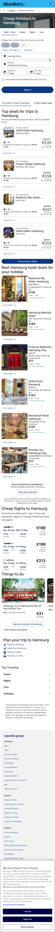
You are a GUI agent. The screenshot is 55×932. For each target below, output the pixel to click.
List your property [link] (10, 754)
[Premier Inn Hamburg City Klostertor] (27, 463)
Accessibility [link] (9, 854)
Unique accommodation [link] (13, 821)
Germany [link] (12, 10)
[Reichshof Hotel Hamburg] (27, 429)
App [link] (5, 785)
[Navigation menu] (50, 4)
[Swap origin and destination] (50, 60)
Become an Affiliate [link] (11, 759)
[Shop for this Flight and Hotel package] (27, 137)
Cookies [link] (7, 837)
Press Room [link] (8, 772)
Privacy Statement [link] (11, 832)
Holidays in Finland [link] (11, 817)
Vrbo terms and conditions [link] (14, 850)
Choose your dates (27, 261)
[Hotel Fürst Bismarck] (27, 395)
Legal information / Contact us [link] (15, 780)
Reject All (27, 919)
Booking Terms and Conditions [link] (15, 845)
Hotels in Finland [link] (10, 800)
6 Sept (37, 73)
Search (27, 89)
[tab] (9, 32)
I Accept (27, 911)
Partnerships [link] (9, 763)
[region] (27, 896)
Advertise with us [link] (10, 789)
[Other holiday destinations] (27, 630)
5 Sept (10, 73)
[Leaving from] (27, 56)
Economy (28, 50)
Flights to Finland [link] (10, 813)
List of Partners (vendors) (14, 905)
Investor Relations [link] (11, 767)
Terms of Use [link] (9, 841)
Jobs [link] (6, 750)
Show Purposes (27, 927)
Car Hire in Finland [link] (11, 808)
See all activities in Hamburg (27, 624)
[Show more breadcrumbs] (4, 10)
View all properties (27, 492)
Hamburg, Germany (17, 65)
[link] (27, 644)
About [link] (6, 746)
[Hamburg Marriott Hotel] (27, 326)
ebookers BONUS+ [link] (11, 776)
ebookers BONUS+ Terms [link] (13, 858)
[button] (27, 153)
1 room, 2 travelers (10, 50)
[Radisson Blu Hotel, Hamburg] (27, 292)
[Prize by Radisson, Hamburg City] (27, 360)
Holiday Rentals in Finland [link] (14, 804)
